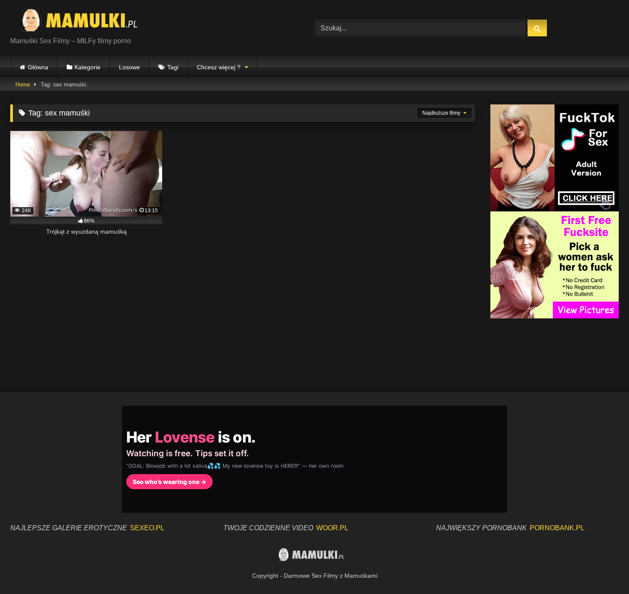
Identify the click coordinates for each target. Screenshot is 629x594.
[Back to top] (602, 568)
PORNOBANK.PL (557, 528)
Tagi (172, 67)
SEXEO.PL (147, 528)
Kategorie (87, 67)
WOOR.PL (332, 528)
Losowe (129, 67)
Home (22, 84)
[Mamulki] (85, 21)
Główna (38, 67)
